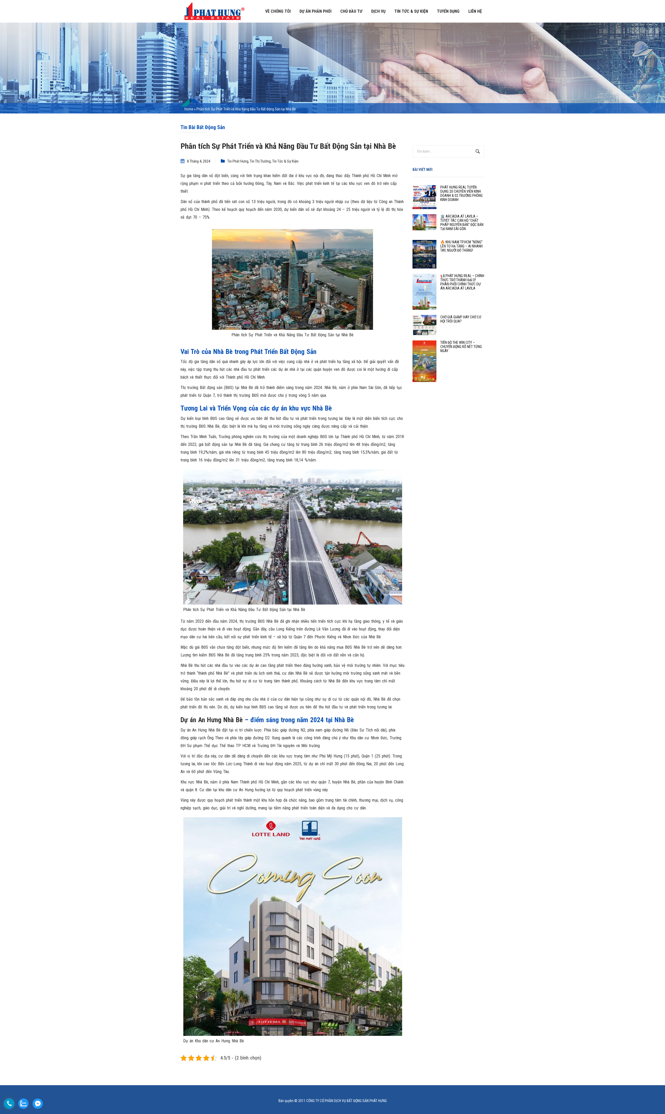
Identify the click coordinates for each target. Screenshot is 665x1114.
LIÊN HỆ (475, 11)
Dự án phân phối (315, 11)
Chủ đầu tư (351, 11)
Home (188, 109)
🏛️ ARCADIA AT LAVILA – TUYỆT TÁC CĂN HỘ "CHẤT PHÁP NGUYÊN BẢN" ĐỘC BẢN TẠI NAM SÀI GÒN (461, 222)
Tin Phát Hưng (237, 161)
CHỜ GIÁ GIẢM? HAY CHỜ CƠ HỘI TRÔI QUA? (460, 319)
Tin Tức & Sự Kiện (285, 161)
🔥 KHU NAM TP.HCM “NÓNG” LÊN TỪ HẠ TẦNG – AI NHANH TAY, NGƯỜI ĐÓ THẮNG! (461, 246)
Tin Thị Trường (260, 161)
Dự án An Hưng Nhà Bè (212, 720)
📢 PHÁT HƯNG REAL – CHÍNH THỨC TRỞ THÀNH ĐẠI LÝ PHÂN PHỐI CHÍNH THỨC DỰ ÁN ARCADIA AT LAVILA (462, 282)
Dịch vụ (378, 11)
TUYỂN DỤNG (448, 11)
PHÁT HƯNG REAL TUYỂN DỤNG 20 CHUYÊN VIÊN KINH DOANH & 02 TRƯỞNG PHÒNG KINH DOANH (461, 193)
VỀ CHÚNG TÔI (278, 11)
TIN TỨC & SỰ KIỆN (411, 11)
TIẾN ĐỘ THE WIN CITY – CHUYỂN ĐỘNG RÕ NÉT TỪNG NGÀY (461, 346)
